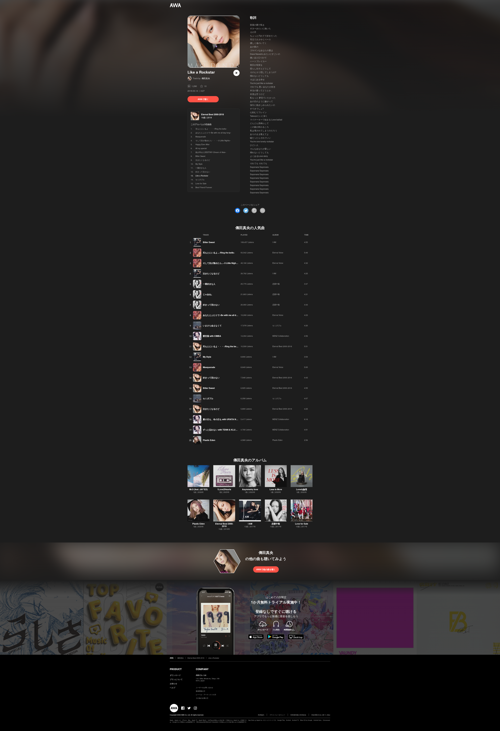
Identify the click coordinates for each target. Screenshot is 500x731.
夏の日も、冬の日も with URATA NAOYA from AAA (227, 419)
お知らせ (173, 683)
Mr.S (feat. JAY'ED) (198, 489)
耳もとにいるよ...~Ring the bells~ (219, 252)
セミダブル (200, 179)
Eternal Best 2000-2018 (212, 114)
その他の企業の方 (202, 698)
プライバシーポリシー (277, 715)
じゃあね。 (208, 294)
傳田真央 (206, 78)
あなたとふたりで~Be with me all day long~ (213, 132)
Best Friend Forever (203, 187)
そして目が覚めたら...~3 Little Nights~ (221, 263)
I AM (274, 242)
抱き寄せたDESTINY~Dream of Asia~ (210, 152)
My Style (198, 164)
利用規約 (261, 715)
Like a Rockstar (213, 658)
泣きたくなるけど (202, 160)
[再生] (236, 73)
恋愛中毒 (276, 284)
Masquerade (200, 136)
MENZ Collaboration (280, 336)
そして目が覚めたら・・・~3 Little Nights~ (213, 140)
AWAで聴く (203, 99)
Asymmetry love (250, 489)
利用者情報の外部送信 (298, 715)
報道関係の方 (200, 691)
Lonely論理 (301, 489)
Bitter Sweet (200, 156)
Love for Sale (200, 183)
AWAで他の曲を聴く (266, 569)
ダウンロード (175, 675)
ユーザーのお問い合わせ (204, 687)
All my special (201, 148)
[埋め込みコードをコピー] (262, 210)
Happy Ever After (202, 144)
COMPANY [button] (202, 669)
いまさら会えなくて (212, 325)
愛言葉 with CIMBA (212, 335)
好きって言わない (202, 171)
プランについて (176, 679)
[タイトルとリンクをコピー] (254, 210)
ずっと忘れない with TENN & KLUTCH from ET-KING (228, 429)
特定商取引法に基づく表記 (320, 715)
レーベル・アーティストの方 (206, 694)
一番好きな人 (200, 168)
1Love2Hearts (224, 489)
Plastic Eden (209, 440)
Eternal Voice (277, 252)
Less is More (276, 489)
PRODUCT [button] (176, 669)
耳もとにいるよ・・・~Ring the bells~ (211, 128)
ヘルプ (172, 687)
